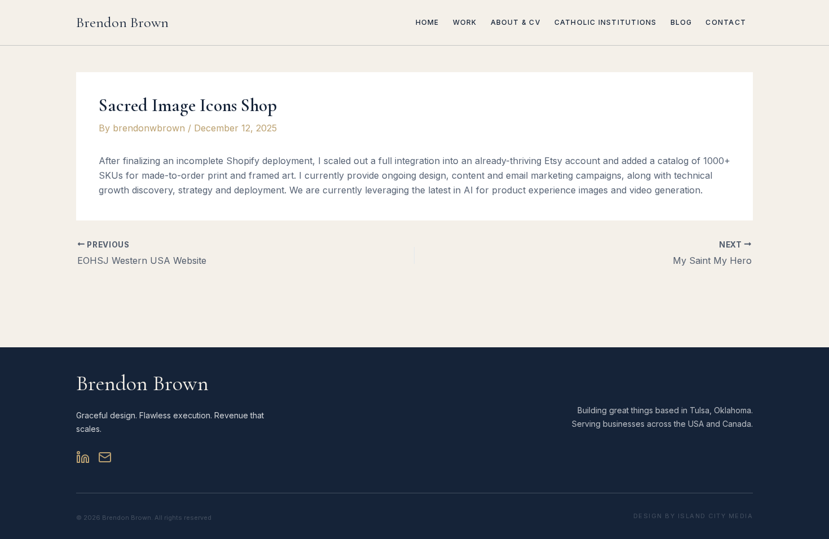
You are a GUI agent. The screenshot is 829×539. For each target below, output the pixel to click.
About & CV (516, 22)
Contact (725, 22)
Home (427, 22)
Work (465, 22)
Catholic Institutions (605, 22)
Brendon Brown (122, 22)
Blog (682, 22)
